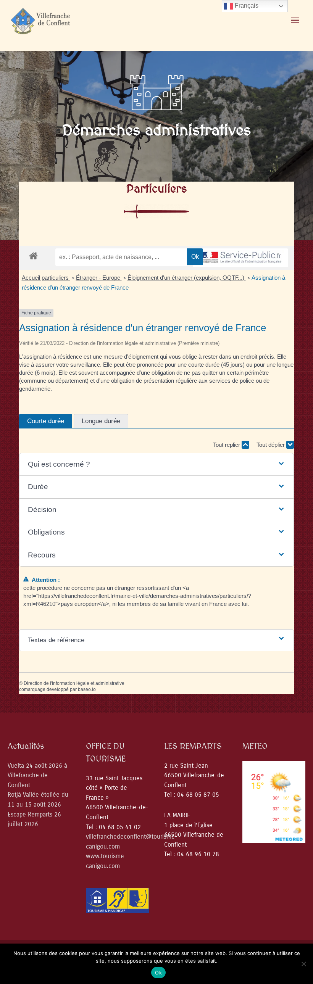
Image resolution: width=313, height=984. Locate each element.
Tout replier (227, 444)
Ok (158, 973)
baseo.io (87, 689)
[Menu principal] (295, 20)
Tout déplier (271, 444)
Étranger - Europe (99, 277)
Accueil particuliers (46, 277)
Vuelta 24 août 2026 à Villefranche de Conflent (37, 775)
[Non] (303, 964)
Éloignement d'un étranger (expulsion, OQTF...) (186, 277)
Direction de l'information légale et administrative (74, 683)
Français (245, 5)
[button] (156, 464)
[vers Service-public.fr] (240, 257)
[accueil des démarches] (33, 255)
